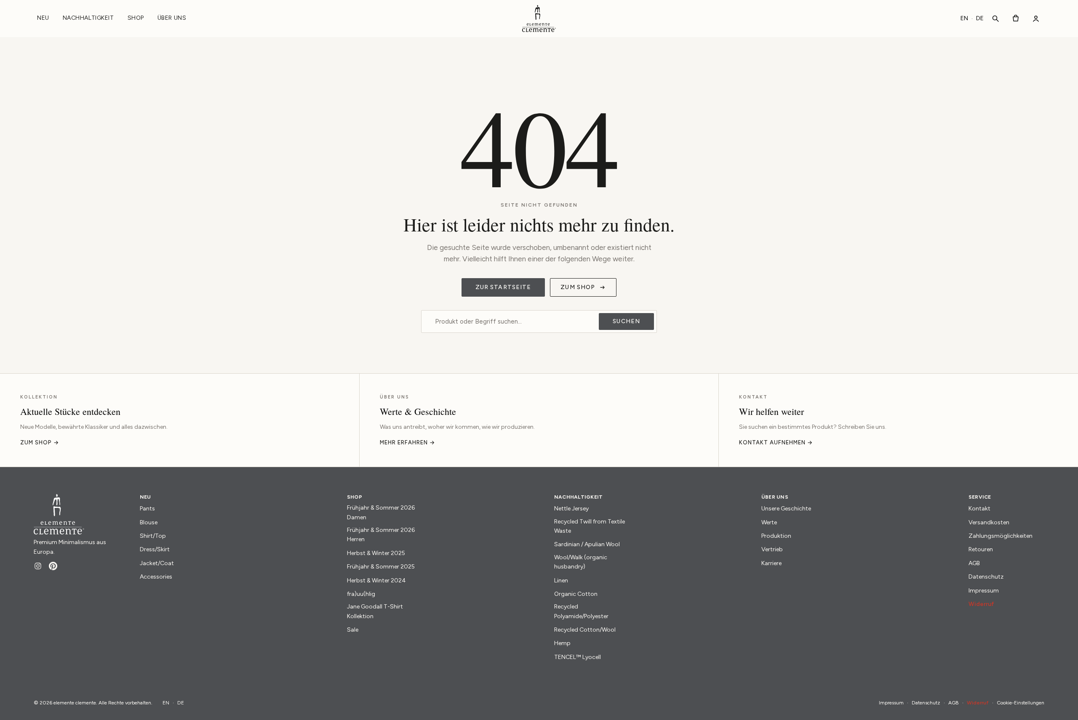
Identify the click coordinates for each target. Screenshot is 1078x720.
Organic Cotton (576, 594)
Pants (147, 508)
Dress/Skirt (155, 549)
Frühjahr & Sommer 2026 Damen (381, 512)
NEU (43, 17)
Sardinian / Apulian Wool (587, 544)
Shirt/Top (153, 535)
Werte (769, 522)
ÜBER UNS (171, 17)
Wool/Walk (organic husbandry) (580, 562)
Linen (561, 580)
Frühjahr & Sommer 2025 (381, 566)
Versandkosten (989, 522)
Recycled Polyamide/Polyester (581, 611)
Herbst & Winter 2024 (376, 580)
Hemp (562, 643)
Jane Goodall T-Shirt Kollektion (375, 611)
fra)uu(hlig (361, 594)
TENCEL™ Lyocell (577, 657)
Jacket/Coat (157, 563)
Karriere (771, 563)
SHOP (136, 17)
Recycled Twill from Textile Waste (589, 526)
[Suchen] (995, 18)
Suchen (626, 321)
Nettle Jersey (571, 508)
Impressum (984, 590)
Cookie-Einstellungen (1020, 703)
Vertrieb (772, 549)
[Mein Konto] (1035, 18)
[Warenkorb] (1015, 18)
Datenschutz (986, 576)
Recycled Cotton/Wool (585, 629)
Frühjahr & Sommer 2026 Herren (381, 534)
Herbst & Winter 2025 (376, 553)
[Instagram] (38, 566)
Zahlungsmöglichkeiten (1001, 535)
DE (980, 18)
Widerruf (981, 604)
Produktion (776, 535)
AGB (974, 563)
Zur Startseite (503, 287)
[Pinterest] (53, 566)
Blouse (148, 522)
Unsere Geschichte (786, 508)
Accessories (156, 576)
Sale (352, 629)
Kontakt (979, 508)
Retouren (981, 549)
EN (964, 18)
